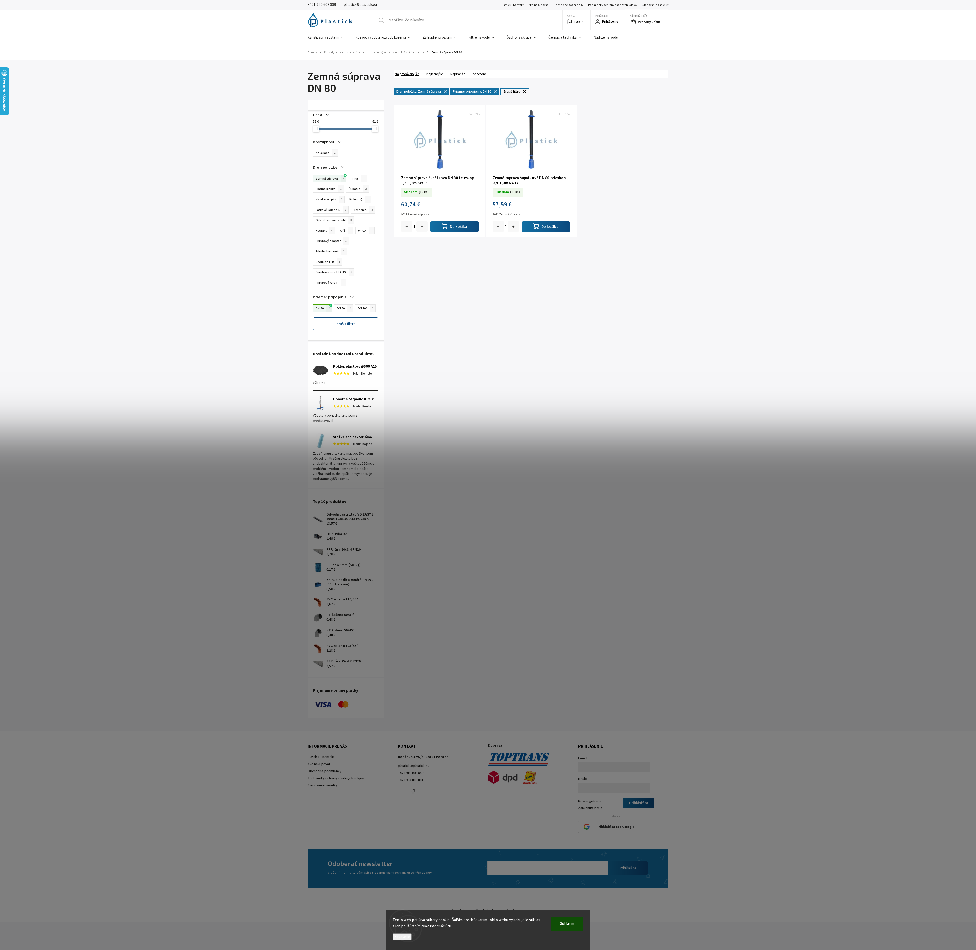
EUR (577, 21)
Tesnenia (363, 209)
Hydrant (324, 230)
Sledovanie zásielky (655, 5)
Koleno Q (359, 199)
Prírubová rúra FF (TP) (334, 272)
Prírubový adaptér (331, 241)
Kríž (345, 230)
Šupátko (358, 189)
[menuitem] (328, 37)
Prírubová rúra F (330, 282)
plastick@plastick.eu (413, 765)
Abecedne (479, 74)
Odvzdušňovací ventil (334, 220)
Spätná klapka (329, 189)
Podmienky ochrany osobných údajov (612, 5)
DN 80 (323, 308)
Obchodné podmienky (568, 5)
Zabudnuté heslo (590, 808)
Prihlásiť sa (628, 868)
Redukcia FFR (328, 262)
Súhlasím (567, 923)
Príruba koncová (330, 251)
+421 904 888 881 (410, 780)
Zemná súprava (330, 178)
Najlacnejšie (434, 74)
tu (449, 926)
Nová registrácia (589, 801)
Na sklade (326, 153)
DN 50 (344, 308)
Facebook (413, 791)
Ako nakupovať (538, 5)
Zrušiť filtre (345, 324)
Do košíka (422, 226)
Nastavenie (402, 936)
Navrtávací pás (329, 199)
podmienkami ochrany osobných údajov (403, 872)
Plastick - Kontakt (512, 5)
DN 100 (365, 308)
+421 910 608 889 (410, 773)
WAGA (365, 230)
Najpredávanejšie (407, 74)
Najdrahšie (457, 74)
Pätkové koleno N (331, 209)
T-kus (358, 178)
